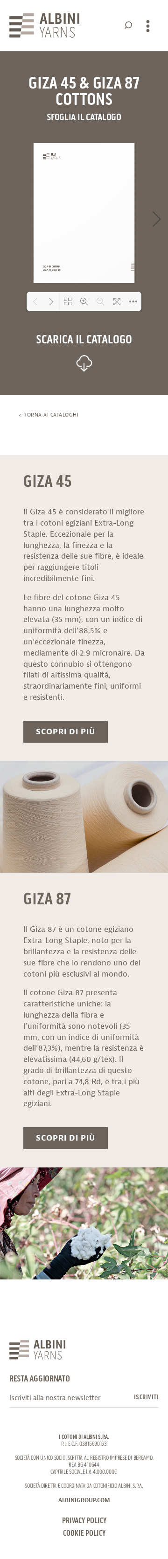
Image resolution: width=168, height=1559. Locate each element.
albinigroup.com (84, 1500)
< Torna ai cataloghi (48, 414)
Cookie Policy (84, 1533)
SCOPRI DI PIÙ (65, 732)
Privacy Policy (84, 1520)
